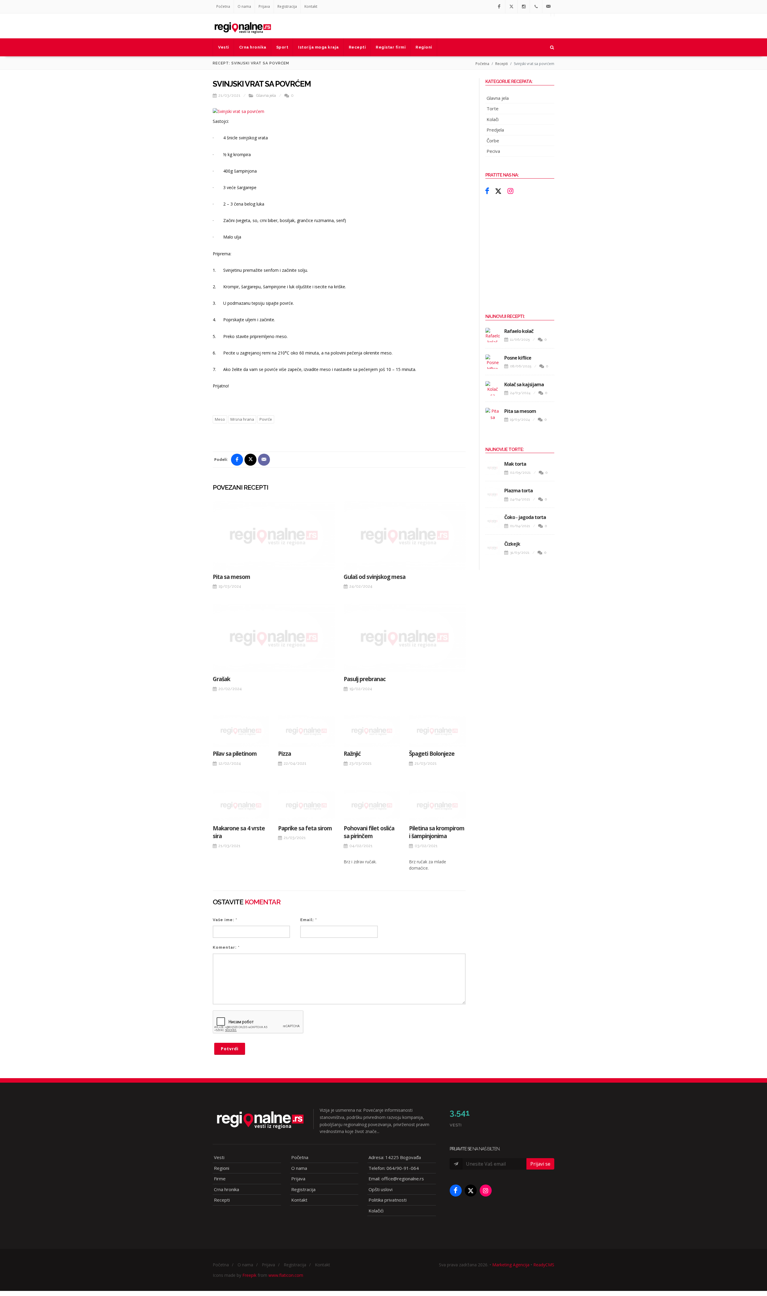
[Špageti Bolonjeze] (437, 731)
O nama (244, 6)
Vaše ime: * (225, 920)
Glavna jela (266, 95)
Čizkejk (512, 544)
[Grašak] (274, 638)
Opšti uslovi (380, 1189)
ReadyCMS (543, 1265)
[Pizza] (306, 731)
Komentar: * (226, 947)
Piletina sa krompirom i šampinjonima (436, 832)
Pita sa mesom (231, 577)
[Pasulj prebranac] (405, 638)
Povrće (265, 419)
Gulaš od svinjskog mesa (374, 577)
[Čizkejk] (492, 548)
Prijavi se (540, 1164)
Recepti (501, 63)
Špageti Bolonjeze (432, 754)
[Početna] (243, 25)
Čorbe (493, 141)
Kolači (493, 119)
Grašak (221, 679)
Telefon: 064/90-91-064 (394, 1168)
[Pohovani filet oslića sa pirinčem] (372, 805)
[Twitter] (511, 6)
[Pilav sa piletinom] (241, 731)
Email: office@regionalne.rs (396, 1179)
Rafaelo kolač (518, 331)
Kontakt (310, 6)
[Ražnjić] (372, 731)
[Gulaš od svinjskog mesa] (405, 535)
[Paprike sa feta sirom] (306, 805)
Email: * (308, 920)
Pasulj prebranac (365, 679)
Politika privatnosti (388, 1200)
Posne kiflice (517, 357)
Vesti (219, 1157)
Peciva (493, 151)
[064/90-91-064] (536, 6)
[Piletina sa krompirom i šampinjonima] (437, 805)
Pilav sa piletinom (235, 754)
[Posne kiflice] (492, 361)
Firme (220, 1179)
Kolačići (376, 1211)
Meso (220, 419)
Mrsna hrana (242, 419)
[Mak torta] (492, 468)
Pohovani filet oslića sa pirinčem (369, 832)
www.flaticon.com (285, 1275)
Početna (223, 6)
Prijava (264, 6)
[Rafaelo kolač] (492, 335)
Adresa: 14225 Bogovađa (395, 1157)
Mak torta (515, 464)
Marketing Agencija (510, 1265)
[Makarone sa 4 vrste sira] (241, 805)
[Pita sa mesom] (274, 535)
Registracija (287, 6)
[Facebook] (499, 6)
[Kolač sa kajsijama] (492, 388)
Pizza (284, 754)
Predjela (495, 130)
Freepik (249, 1275)
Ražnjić (352, 754)
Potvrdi (229, 1048)
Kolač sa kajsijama (524, 384)
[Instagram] (524, 6)
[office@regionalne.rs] (548, 6)
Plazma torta (518, 490)
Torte (493, 108)
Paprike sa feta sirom (305, 828)
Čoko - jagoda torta (525, 517)
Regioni (221, 1168)
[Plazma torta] (492, 494)
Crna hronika (226, 1189)
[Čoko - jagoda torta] (492, 521)
